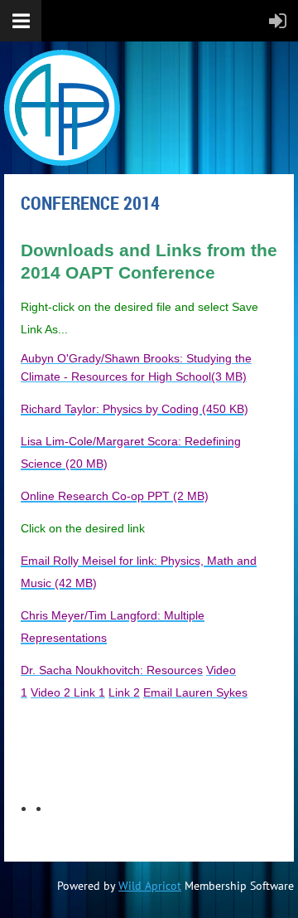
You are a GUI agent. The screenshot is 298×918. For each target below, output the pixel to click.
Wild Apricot (149, 885)
